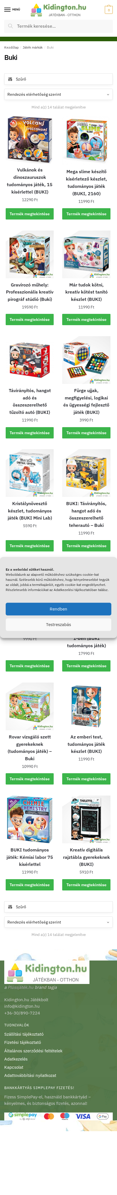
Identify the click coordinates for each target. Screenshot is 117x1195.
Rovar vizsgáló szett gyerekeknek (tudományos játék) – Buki (30, 748)
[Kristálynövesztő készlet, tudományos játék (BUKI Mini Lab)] (30, 473)
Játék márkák (33, 47)
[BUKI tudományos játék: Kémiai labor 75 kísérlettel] (30, 819)
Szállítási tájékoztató (23, 1034)
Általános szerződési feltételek (33, 1050)
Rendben (58, 609)
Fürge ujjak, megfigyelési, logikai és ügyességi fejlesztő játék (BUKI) (86, 401)
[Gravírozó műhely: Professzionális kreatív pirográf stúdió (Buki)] (30, 254)
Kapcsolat (13, 1067)
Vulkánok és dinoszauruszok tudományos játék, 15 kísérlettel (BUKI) (30, 181)
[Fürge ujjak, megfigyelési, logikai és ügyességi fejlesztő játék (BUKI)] (86, 360)
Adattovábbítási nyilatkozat (30, 1075)
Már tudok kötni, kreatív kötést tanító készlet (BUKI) (86, 292)
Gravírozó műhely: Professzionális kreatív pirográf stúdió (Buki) (29, 292)
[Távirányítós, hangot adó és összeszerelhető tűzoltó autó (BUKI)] (30, 360)
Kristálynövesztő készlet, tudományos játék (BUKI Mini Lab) (30, 511)
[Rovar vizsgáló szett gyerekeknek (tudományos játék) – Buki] (30, 706)
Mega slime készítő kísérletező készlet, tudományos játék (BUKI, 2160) (86, 182)
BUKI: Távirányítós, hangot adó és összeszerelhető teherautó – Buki (86, 514)
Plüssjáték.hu (21, 987)
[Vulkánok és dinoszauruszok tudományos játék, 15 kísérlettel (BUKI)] (30, 139)
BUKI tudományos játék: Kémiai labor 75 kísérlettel (30, 857)
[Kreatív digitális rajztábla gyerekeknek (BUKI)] (86, 819)
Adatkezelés (16, 1059)
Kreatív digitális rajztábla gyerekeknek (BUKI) (86, 857)
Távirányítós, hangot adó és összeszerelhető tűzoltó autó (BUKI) (30, 401)
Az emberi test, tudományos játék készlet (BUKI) (86, 744)
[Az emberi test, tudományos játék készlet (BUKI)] (86, 706)
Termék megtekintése (30, 213)
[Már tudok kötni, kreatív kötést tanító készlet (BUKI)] (86, 254)
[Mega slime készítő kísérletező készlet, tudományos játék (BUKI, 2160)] (86, 140)
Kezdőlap (11, 47)
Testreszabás (58, 624)
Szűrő (21, 79)
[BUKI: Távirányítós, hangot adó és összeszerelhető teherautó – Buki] (86, 473)
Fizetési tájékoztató (22, 1042)
